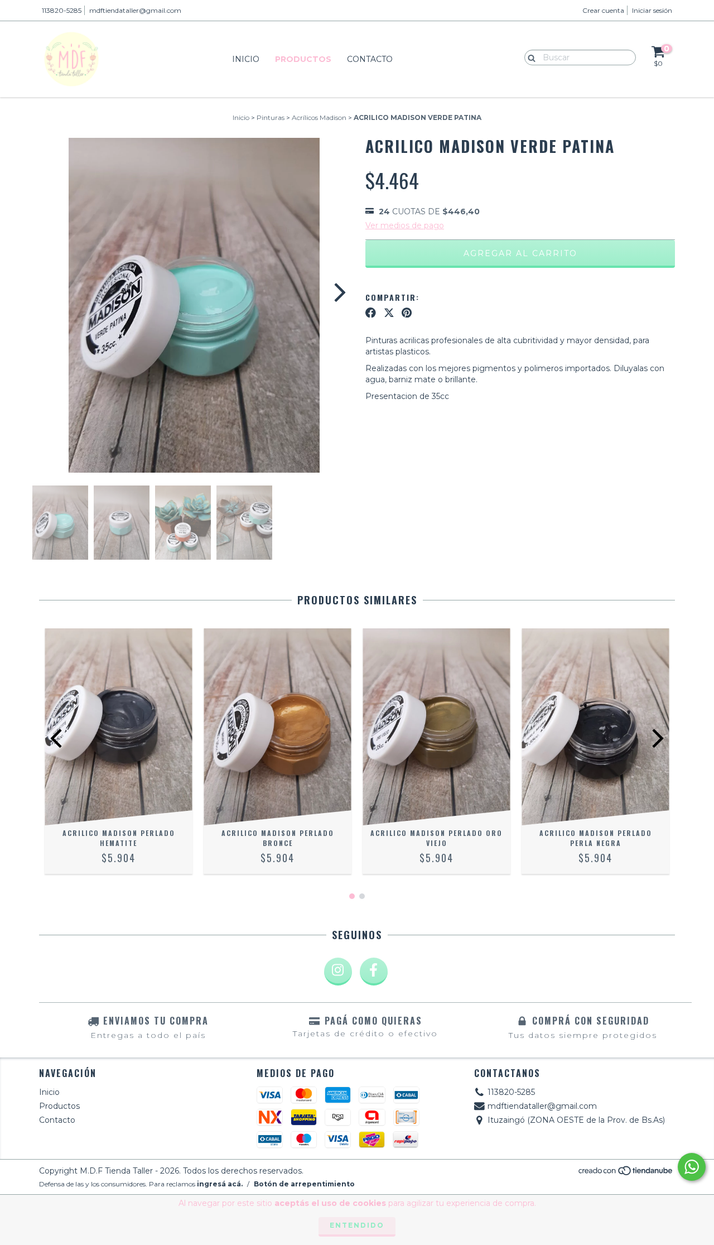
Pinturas (270, 117)
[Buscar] (529, 56)
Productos (303, 59)
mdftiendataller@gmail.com (135, 10)
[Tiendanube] (626, 1174)
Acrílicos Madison (319, 117)
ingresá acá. (220, 1184)
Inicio (245, 59)
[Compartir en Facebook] (370, 312)
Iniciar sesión (652, 10)
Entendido (357, 1225)
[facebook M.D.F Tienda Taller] (374, 972)
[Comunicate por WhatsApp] (692, 1167)
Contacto (370, 59)
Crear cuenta (603, 10)
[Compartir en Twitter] (389, 312)
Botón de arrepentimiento (304, 1184)
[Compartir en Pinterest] (407, 312)
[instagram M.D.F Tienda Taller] (338, 972)
